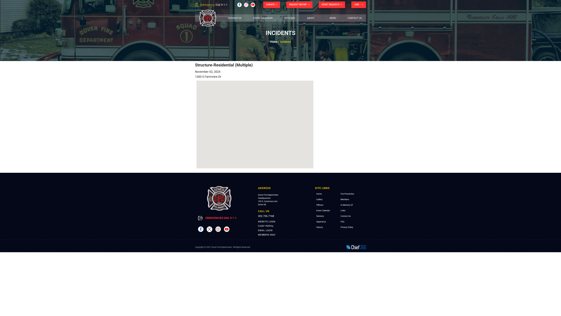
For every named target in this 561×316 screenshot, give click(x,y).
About (311, 18)
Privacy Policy (347, 227)
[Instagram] (246, 5)
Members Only (267, 234)
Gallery (319, 199)
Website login (266, 221)
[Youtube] (253, 5)
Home (319, 194)
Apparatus (234, 18)
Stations (320, 216)
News (333, 18)
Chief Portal (266, 226)
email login (265, 230)
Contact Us (355, 18)
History (319, 227)
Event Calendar (263, 18)
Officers (289, 18)
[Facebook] (239, 5)
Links (343, 210)
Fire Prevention (347, 194)
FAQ (342, 221)
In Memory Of (347, 205)
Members (345, 199)
